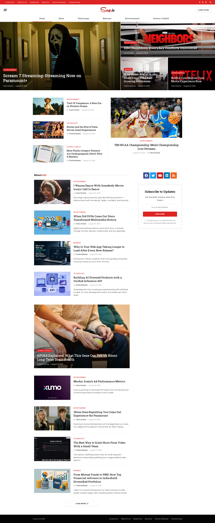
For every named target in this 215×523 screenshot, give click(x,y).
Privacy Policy (74, 2)
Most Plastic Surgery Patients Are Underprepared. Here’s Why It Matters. (84, 153)
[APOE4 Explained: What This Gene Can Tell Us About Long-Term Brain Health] (82, 336)
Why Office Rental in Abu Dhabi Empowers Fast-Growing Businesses (141, 78)
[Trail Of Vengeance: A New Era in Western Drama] (48, 106)
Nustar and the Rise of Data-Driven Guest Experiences (82, 128)
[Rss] (174, 175)
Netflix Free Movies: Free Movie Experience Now (187, 79)
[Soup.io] (107, 10)
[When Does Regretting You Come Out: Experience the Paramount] (52, 418)
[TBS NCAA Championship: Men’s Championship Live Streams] (146, 118)
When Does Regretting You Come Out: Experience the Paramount (97, 413)
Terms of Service (59, 2)
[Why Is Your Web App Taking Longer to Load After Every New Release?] (52, 253)
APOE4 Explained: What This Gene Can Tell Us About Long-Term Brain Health (77, 358)
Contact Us (9, 2)
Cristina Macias (130, 86)
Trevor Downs (8, 86)
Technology (83, 18)
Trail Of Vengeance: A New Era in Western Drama (84, 105)
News (61, 18)
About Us (45, 2)
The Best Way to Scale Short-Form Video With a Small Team (99, 444)
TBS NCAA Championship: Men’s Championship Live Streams (146, 146)
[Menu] (5, 10)
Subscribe (203, 10)
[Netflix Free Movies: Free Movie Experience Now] (191, 74)
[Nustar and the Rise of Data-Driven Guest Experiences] (48, 130)
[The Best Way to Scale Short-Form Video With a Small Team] (52, 449)
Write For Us (22, 2)
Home (42, 18)
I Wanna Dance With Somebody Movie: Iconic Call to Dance (99, 187)
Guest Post (34, 2)
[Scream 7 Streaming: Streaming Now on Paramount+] (60, 56)
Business (107, 18)
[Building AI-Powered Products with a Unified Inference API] (52, 284)
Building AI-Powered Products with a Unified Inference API (98, 279)
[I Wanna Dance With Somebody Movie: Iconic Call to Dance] (52, 192)
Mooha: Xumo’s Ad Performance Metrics (99, 381)
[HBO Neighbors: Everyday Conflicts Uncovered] (168, 39)
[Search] (210, 2)
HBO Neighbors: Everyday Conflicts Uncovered (160, 48)
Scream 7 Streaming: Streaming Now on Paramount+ (42, 78)
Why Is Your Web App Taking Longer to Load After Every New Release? (99, 248)
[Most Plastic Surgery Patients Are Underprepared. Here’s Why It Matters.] (48, 153)
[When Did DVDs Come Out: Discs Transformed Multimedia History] (52, 222)
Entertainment (132, 18)
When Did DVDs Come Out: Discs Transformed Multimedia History (95, 218)
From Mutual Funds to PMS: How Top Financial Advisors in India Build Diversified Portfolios (97, 478)
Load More (81, 503)
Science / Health (161, 18)
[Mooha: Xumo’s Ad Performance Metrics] (52, 388)
